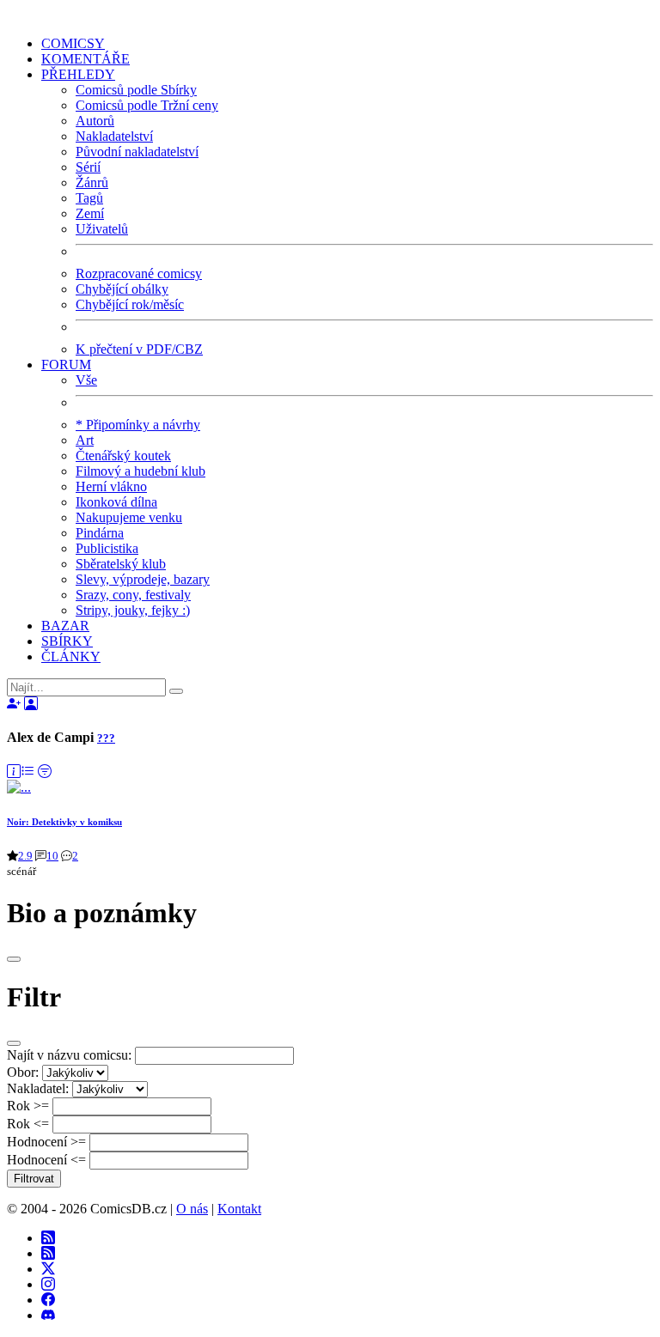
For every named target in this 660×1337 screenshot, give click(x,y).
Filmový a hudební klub (140, 471)
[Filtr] (45, 771)
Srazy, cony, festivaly (133, 594)
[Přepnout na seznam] (27, 771)
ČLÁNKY (71, 656)
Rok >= (28, 1105)
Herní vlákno (111, 486)
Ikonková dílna (116, 502)
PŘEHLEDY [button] (78, 74)
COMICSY (73, 43)
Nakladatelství (114, 136)
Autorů (95, 120)
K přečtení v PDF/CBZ (139, 349)
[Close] (14, 959)
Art (85, 440)
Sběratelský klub (121, 563)
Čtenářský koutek (123, 455)
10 (52, 855)
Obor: (23, 1072)
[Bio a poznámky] (14, 771)
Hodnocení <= (46, 1159)
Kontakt (239, 1208)
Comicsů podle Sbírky (136, 89)
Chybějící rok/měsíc (130, 304)
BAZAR (65, 625)
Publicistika (107, 548)
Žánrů (92, 182)
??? (106, 738)
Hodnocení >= (46, 1141)
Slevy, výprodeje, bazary (143, 579)
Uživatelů (102, 229)
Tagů (89, 198)
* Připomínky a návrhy (138, 424)
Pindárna (100, 533)
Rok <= (28, 1123)
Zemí (90, 213)
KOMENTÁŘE (85, 59)
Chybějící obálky (122, 289)
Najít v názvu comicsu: (69, 1055)
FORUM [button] (66, 364)
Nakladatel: (38, 1088)
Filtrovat (34, 1178)
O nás (192, 1208)
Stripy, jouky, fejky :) (133, 610)
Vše (86, 380)
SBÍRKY (67, 641)
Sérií (88, 167)
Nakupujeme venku (129, 517)
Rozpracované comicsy (139, 273)
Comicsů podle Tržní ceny (147, 105)
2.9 (25, 855)
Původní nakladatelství (137, 151)
